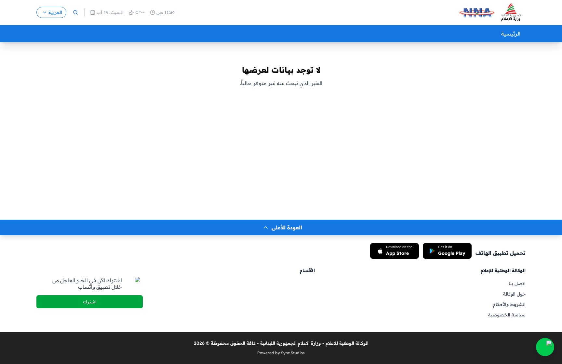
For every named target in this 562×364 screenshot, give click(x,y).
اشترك (90, 302)
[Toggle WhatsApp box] (545, 347)
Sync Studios (293, 352)
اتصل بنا (517, 283)
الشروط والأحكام (509, 304)
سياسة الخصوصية (507, 315)
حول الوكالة (514, 294)
